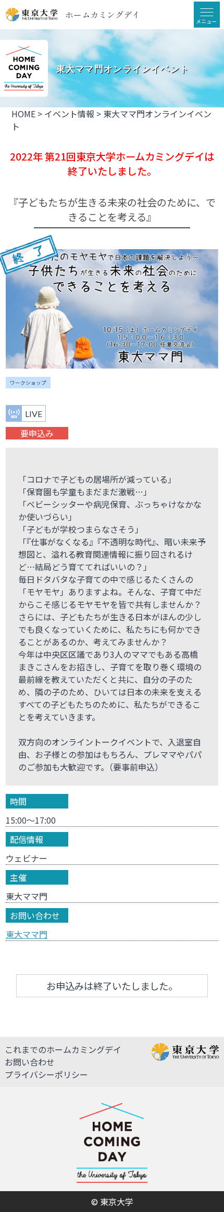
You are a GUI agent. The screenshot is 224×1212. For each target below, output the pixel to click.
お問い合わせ (30, 1062)
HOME (23, 113)
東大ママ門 (26, 934)
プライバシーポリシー (46, 1074)
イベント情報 (69, 113)
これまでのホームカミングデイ (63, 1049)
